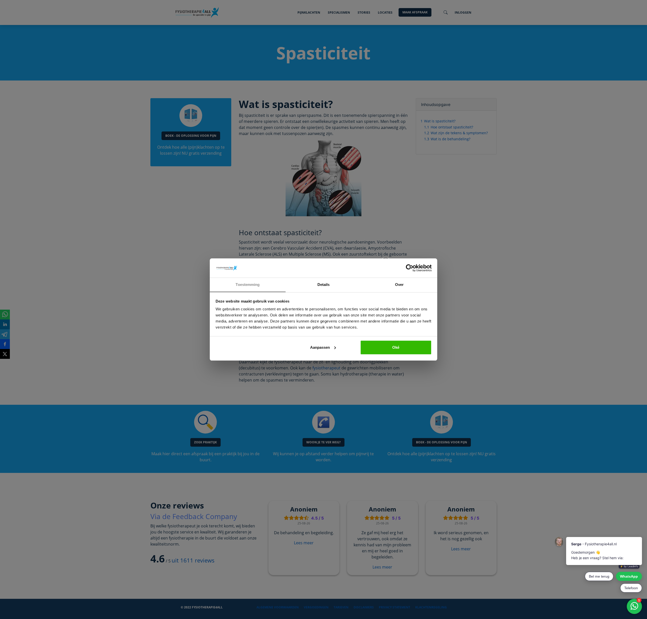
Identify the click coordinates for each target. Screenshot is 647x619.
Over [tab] (399, 284)
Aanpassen (320, 347)
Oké (395, 347)
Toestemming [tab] (248, 284)
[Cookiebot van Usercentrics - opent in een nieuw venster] (409, 268)
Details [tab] (323, 284)
